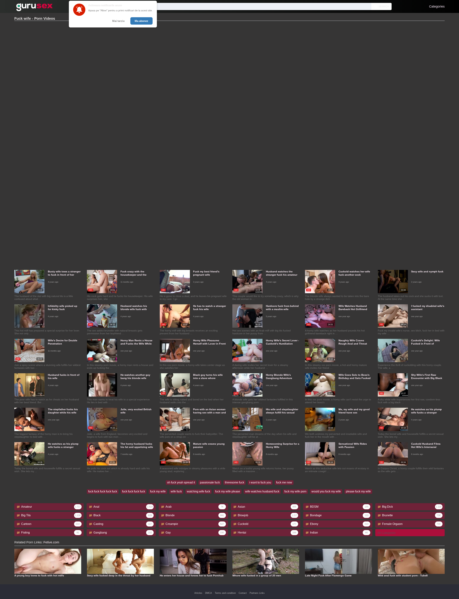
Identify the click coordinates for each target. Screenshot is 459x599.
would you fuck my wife (326, 491)
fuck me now (284, 482)
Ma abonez (141, 20)
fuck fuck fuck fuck (133, 491)
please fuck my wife (358, 491)
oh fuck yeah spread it (181, 482)
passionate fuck (210, 482)
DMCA (208, 593)
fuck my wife (158, 491)
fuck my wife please (227, 491)
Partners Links (257, 593)
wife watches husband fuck (262, 491)
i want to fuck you (260, 482)
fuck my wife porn (295, 491)
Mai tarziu (118, 20)
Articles (198, 593)
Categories (437, 6)
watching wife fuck (198, 491)
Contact (243, 593)
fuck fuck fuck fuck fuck (102, 491)
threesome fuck (234, 482)
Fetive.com (51, 542)
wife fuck (176, 491)
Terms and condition (225, 593)
